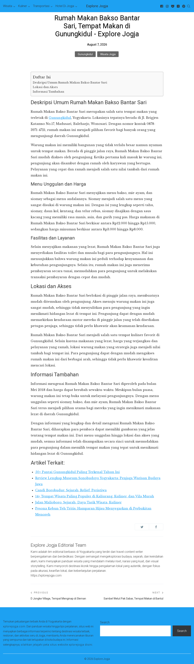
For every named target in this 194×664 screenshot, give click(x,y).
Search (105, 622)
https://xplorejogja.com (46, 575)
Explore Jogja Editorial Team (58, 545)
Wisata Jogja (108, 54)
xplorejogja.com (14, 626)
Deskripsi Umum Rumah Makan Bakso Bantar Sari (70, 82)
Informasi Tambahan (48, 91)
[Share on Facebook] (156, 527)
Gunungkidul (85, 54)
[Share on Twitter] (142, 527)
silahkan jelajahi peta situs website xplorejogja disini (56, 644)
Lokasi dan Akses (45, 87)
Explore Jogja (97, 6)
